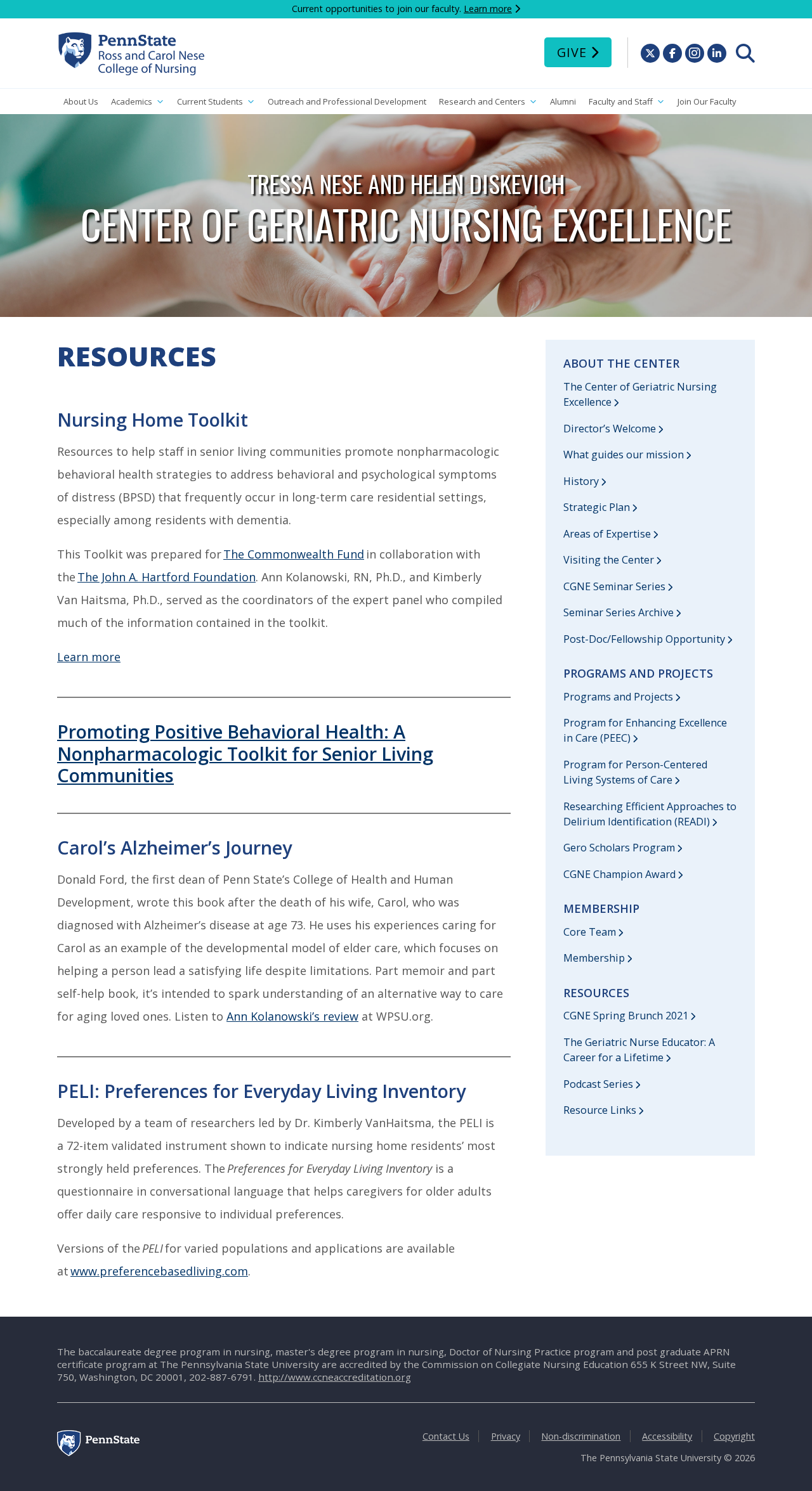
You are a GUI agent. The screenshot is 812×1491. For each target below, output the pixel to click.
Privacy (505, 1436)
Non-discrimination (580, 1436)
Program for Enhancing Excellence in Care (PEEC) (645, 730)
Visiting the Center (608, 560)
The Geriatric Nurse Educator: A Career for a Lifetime (639, 1049)
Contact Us (445, 1436)
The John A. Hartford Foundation (166, 576)
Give (572, 52)
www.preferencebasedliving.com (159, 1271)
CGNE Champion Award (619, 874)
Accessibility (667, 1436)
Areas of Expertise (607, 534)
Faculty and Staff (621, 101)
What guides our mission (623, 455)
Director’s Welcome (609, 429)
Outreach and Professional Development (347, 101)
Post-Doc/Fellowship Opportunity (644, 639)
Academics (131, 101)
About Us (80, 101)
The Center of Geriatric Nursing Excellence (640, 394)
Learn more (488, 9)
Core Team (589, 932)
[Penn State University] (98, 1453)
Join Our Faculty (707, 101)
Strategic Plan (596, 507)
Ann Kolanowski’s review (292, 1016)
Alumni (563, 101)
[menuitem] (745, 53)
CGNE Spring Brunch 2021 (625, 1016)
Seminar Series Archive (618, 612)
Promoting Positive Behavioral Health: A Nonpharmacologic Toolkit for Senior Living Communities (245, 753)
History (581, 481)
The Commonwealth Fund (293, 554)
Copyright (734, 1436)
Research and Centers (482, 101)
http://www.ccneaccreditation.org (334, 1377)
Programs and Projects (618, 697)
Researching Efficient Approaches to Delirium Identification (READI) (650, 814)
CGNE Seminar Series (614, 586)
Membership (594, 958)
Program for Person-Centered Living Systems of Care (635, 772)
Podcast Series (598, 1084)
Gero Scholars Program (619, 848)
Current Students (210, 101)
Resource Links (599, 1110)
